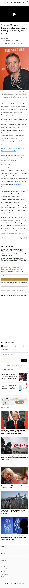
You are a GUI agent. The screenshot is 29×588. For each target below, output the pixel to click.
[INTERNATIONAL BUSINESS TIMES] (15, 2)
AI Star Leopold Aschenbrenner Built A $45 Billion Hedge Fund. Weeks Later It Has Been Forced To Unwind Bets (13, 537)
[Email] (18, 43)
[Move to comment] (21, 43)
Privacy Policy (22, 283)
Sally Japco (6, 38)
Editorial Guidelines (21, 295)
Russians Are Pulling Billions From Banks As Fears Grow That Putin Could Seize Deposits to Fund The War (14, 457)
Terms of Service (12, 283)
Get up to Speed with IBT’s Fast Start (18, 398)
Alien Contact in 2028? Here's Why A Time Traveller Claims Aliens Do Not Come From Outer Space (13, 511)
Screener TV (16, 225)
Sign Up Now (19, 402)
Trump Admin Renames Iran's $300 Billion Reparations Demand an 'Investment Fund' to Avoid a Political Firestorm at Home (14, 431)
